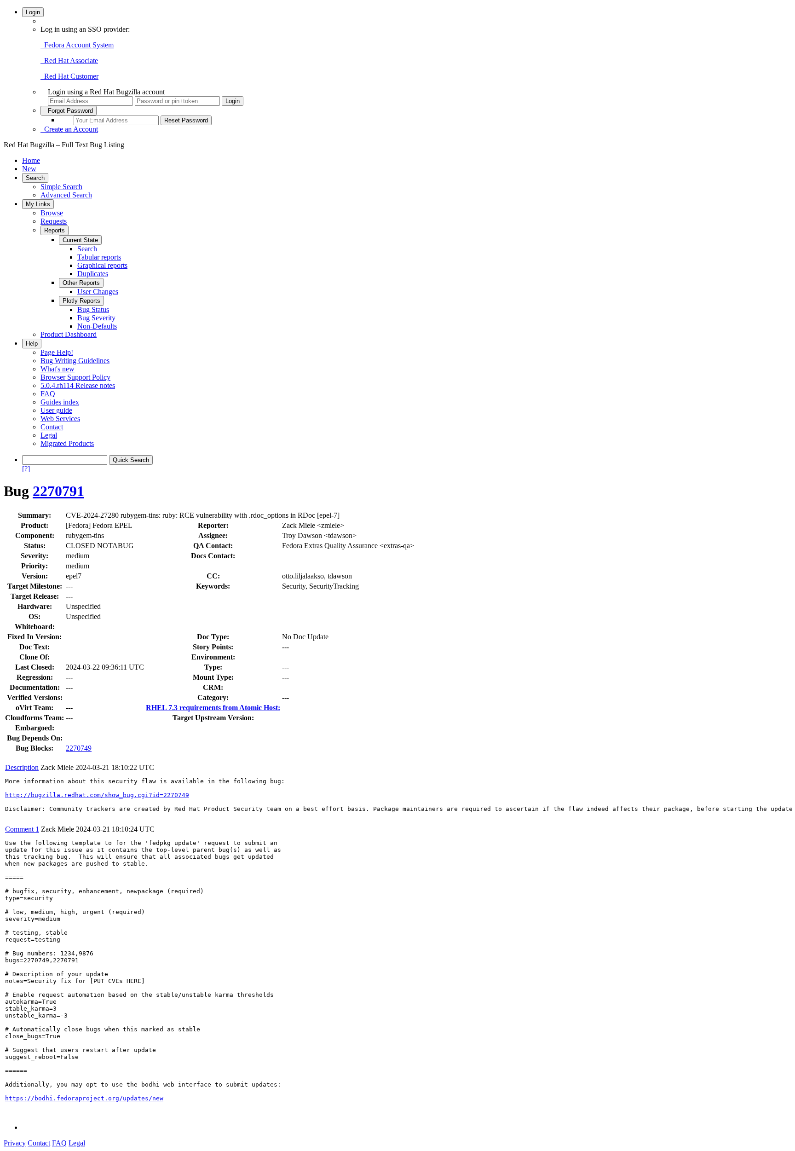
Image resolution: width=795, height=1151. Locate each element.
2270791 (58, 491)
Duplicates (92, 274)
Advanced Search (66, 195)
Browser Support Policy (75, 377)
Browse (51, 213)
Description (22, 767)
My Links (38, 204)
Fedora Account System (77, 45)
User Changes (97, 291)
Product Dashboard (68, 334)
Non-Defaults (97, 326)
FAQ (47, 394)
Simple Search (61, 187)
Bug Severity (96, 318)
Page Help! (56, 352)
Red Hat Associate (69, 60)
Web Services (60, 418)
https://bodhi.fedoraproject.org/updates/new (84, 1098)
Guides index (59, 402)
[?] (26, 469)
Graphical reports (102, 265)
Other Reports (81, 282)
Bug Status (93, 309)
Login (33, 12)
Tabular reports (99, 257)
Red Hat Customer (69, 76)
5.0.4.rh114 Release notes (77, 385)
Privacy (15, 1143)
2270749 (79, 748)
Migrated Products (67, 443)
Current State (80, 240)
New (29, 169)
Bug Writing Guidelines (74, 360)
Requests (53, 221)
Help (32, 343)
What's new (57, 369)
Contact (51, 427)
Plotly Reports (81, 300)
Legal (48, 435)
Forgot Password (68, 110)
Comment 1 (22, 829)
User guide (56, 410)
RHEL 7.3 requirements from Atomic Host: (213, 707)
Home (31, 160)
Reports (54, 230)
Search (35, 177)
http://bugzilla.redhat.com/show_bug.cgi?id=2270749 (97, 795)
